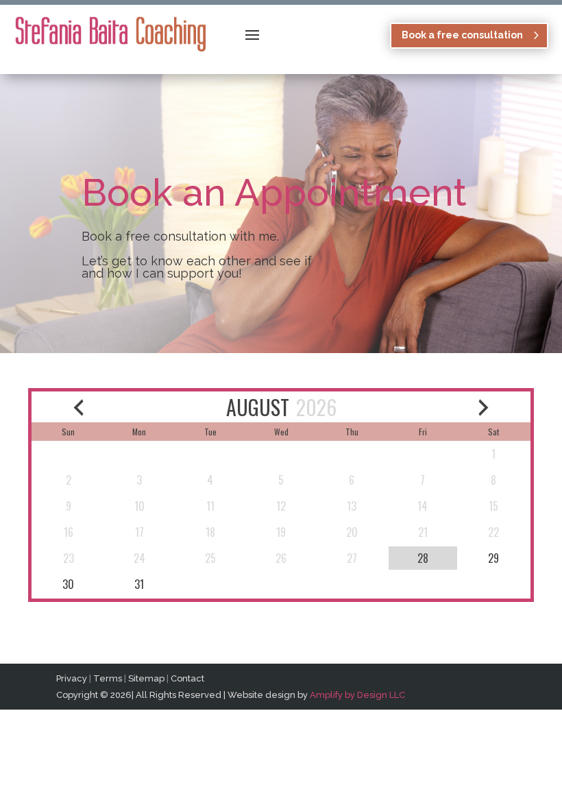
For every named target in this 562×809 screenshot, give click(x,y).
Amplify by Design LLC (357, 695)
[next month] (484, 406)
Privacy (71, 678)
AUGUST (257, 406)
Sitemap (146, 678)
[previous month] (78, 406)
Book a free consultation (462, 34)
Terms (107, 678)
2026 (316, 406)
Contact (187, 678)
